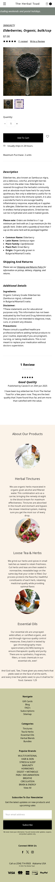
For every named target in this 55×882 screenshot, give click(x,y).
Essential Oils (27, 734)
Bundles (27, 741)
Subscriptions (27, 710)
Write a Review (37, 41)
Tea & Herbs (27, 731)
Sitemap (27, 714)
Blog (27, 704)
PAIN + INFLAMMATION (27, 775)
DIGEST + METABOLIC (27, 771)
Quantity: (8, 117)
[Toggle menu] (3, 3)
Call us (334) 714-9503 (20, 863)
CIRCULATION (27, 781)
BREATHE (27, 778)
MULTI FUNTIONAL (27, 755)
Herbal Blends (27, 738)
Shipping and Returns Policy (30, 267)
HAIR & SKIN (27, 758)
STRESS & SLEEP (27, 762)
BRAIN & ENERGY (27, 784)
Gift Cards (27, 701)
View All (27, 787)
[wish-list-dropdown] (47, 136)
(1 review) (23, 41)
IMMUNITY (27, 765)
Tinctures (27, 728)
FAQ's (27, 707)
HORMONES (27, 768)
